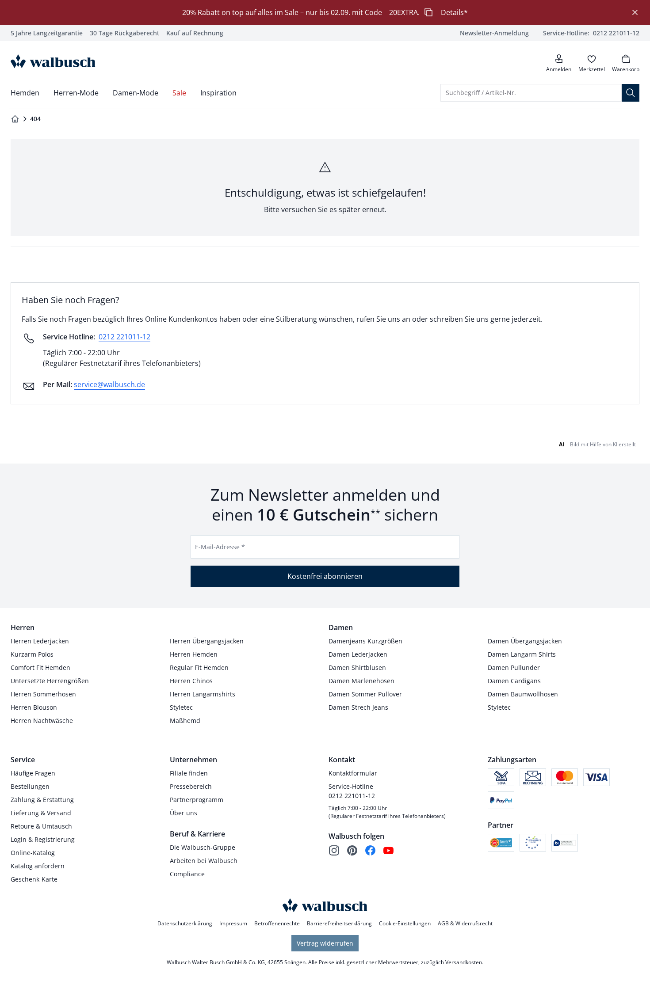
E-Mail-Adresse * (220, 547)
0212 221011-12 (124, 337)
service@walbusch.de (109, 384)
